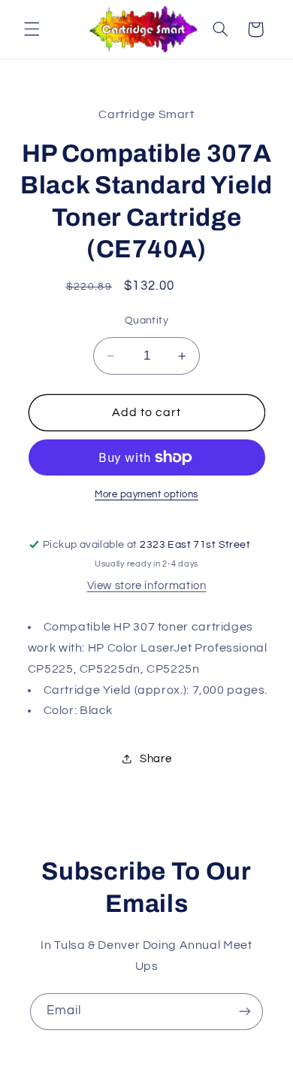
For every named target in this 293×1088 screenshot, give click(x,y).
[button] (31, 29)
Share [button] (155, 758)
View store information (147, 585)
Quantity (146, 320)
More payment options (146, 495)
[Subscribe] (245, 1011)
